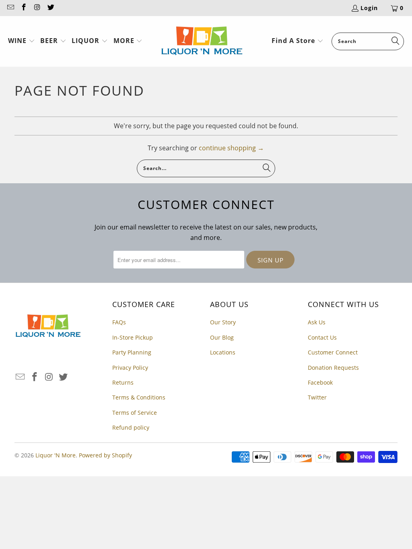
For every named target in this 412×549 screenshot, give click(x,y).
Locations (222, 352)
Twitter (317, 397)
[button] (21, 41)
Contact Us (322, 337)
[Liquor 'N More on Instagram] (37, 8)
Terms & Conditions (138, 397)
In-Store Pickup (132, 337)
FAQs (119, 322)
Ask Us (316, 322)
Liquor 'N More (55, 455)
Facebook (320, 382)
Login (369, 8)
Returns (123, 382)
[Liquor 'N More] (202, 41)
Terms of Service (134, 412)
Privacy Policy (130, 367)
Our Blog (222, 337)
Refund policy (130, 427)
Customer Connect (333, 352)
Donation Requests (333, 367)
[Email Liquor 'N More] (10, 8)
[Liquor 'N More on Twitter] (51, 8)
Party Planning (131, 352)
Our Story (223, 322)
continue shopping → (231, 147)
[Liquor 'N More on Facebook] (24, 8)
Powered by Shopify (105, 455)
